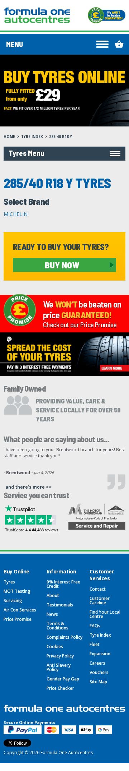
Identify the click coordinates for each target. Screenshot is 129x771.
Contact (98, 589)
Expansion (100, 654)
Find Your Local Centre (105, 614)
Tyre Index (32, 136)
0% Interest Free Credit (63, 584)
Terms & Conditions (57, 625)
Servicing (13, 600)
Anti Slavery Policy (59, 667)
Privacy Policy (60, 656)
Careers (97, 663)
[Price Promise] (106, 15)
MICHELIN (16, 214)
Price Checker (60, 688)
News (52, 614)
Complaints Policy (64, 637)
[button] (64, 153)
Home (9, 136)
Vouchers (99, 672)
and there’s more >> (28, 487)
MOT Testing (17, 591)
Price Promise (18, 619)
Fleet (95, 644)
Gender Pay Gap (63, 679)
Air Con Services (20, 610)
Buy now (62, 264)
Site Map (98, 682)
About (53, 595)
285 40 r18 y (60, 136)
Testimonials (60, 605)
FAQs (95, 626)
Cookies (55, 646)
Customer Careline (100, 600)
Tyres (9, 582)
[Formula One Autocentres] (37, 15)
